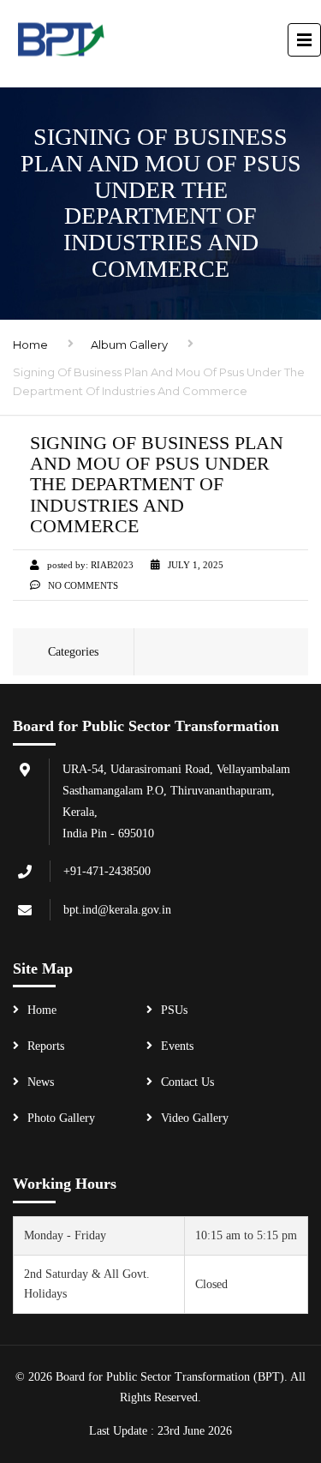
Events (177, 1046)
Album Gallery (129, 344)
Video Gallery (195, 1118)
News (40, 1082)
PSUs (174, 1010)
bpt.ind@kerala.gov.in (117, 909)
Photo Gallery (61, 1118)
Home (30, 344)
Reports (45, 1046)
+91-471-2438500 (107, 871)
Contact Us (187, 1082)
